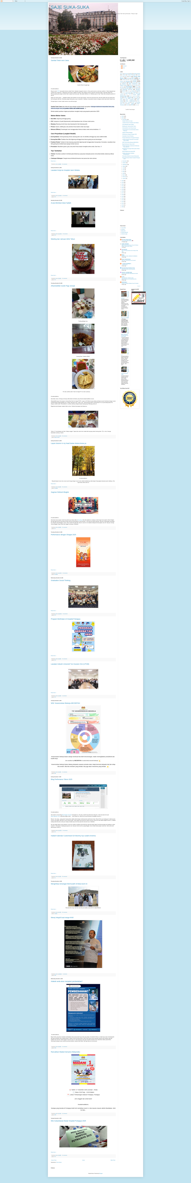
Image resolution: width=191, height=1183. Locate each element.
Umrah (127, 104)
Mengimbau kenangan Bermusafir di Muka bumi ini (69, 884)
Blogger (101, 1173)
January (124, 178)
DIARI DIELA (124, 282)
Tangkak (132, 90)
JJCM (135, 79)
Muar (123, 86)
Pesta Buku (126, 88)
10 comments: (65, 278)
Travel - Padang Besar (130, 101)
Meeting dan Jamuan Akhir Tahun (63, 239)
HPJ (55, 196)
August (124, 166)
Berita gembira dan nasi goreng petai (128, 269)
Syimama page (124, 233)
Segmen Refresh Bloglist (60, 492)
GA (55, 528)
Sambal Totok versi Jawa (60, 60)
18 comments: (65, 1155)
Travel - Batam (133, 92)
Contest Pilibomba (131, 74)
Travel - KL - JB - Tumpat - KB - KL (127, 98)
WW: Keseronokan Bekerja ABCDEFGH (65, 703)
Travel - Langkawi (129, 99)
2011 (122, 203)
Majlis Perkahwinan (133, 83)
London (138, 82)
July (123, 168)
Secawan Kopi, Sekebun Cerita (128, 267)
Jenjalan (55, 913)
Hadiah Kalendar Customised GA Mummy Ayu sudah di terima (73, 836)
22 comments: (65, 527)
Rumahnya (80, 520)
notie (124, 67)
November (125, 161)
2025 (122, 117)
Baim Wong (126, 73)
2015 (122, 196)
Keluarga (128, 81)
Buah (131, 73)
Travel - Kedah (136, 97)
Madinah (124, 83)
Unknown (125, 66)
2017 (122, 192)
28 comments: (65, 573)
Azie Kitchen (124, 249)
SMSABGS (138, 89)
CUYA (58, 91)
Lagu (130, 82)
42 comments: (65, 164)
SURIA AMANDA (125, 243)
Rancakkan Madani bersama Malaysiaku (65, 1052)
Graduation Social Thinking (60, 580)
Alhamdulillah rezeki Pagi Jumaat (63, 286)
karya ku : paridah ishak (127, 272)
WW (55, 773)
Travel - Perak (127, 102)
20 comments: (65, 233)
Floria (125, 76)
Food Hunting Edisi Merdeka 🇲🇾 (127, 240)
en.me (123, 276)
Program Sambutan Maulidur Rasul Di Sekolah (130, 283)
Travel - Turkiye (130, 103)
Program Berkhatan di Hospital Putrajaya (65, 619)
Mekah (134, 85)
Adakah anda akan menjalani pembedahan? (67, 981)
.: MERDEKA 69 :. (125, 264)
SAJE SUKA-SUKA (70, 7)
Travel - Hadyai (132, 96)
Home (83, 1160)
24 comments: (65, 195)
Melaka (139, 85)
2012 (122, 201)
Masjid (131, 85)
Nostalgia (56, 488)
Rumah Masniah (124, 232)
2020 (122, 187)
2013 (122, 199)
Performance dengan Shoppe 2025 (63, 535)
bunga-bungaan (137, 73)
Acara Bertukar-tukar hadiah (61, 203)
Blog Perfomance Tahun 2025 (61, 779)
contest (123, 74)
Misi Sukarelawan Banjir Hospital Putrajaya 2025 (68, 1121)
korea (121, 82)
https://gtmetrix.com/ (55, 816)
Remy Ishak (133, 88)
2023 (122, 182)
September (125, 164)
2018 (122, 191)
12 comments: (65, 1046)
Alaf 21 (121, 73)
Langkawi (134, 82)
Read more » (53, 161)
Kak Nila (123, 229)
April (124, 173)
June (124, 169)
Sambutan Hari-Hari (127, 89)
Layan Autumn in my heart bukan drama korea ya (68, 443)
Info (55, 831)
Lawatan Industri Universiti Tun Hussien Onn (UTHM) (70, 664)
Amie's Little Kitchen (126, 259)
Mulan (123, 254)
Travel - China (128, 94)
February (124, 176)
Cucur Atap (123, 227)
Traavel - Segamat (125, 92)
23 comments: (65, 613)
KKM (55, 975)
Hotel (128, 78)
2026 (122, 116)
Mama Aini (123, 230)
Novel (137, 86)
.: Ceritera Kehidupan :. (126, 263)
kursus (125, 82)
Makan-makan (57, 437)
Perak (121, 88)
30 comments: (65, 486)
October (124, 162)
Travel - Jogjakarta (128, 97)
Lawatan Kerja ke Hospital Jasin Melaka (65, 170)
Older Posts (113, 1160)
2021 (122, 185)
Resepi (138, 88)
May (123, 171)
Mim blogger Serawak (66, 814)
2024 (122, 180)
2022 (122, 184)
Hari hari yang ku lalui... (127, 239)
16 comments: (65, 658)
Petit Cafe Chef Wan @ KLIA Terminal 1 (129, 260)
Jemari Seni (124, 79)
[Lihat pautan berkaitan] (85, 108)
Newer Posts (53, 1160)
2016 (122, 194)
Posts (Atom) (59, 1162)
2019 (122, 189)
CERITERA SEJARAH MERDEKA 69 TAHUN (130, 273)
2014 (122, 198)
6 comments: (64, 695)
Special (123, 90)
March (124, 175)
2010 (122, 205)
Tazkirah (138, 90)
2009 (122, 206)
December (125, 119)
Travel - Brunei (128, 93)
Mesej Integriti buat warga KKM (62, 917)
